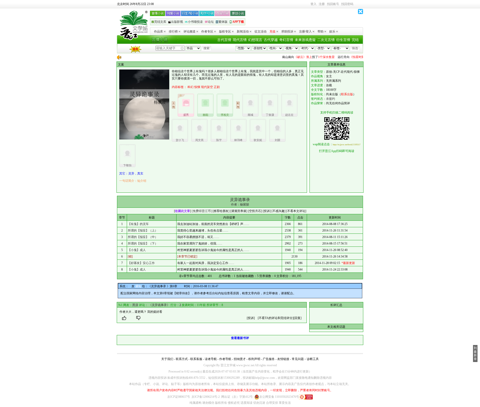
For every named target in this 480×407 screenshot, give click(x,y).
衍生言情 (343, 40)
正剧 (217, 87)
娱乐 (332, 31)
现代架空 (207, 87)
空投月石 (255, 211)
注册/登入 (305, 31)
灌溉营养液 (238, 211)
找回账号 (333, 4)
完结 (355, 40)
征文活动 (260, 31)
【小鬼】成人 (137, 250)
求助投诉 (287, 31)
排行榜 (173, 31)
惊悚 (197, 87)
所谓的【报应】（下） (143, 243)
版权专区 (225, 31)
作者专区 (207, 31)
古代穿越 (271, 40)
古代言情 (224, 40)
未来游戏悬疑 (305, 40)
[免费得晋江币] (202, 211)
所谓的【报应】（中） (143, 237)
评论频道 (190, 31)
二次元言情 (326, 40)
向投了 (304, 57)
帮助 (321, 31)
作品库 (158, 31)
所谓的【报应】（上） (143, 230)
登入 (313, 4)
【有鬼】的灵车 (138, 224)
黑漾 (135, 305)
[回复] (298, 318)
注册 (322, 4)
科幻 (191, 87)
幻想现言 (255, 40)
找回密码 (347, 4)
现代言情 (240, 40)
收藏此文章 (182, 211)
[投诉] (251, 318)
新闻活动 (243, 31)
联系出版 (347, 94)
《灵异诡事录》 (159, 305)
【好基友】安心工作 (141, 263)
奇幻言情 (286, 40)
